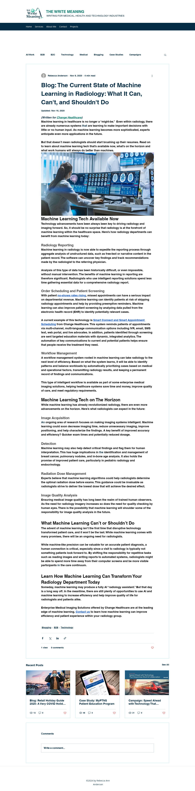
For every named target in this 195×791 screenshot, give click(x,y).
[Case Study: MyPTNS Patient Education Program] (98, 682)
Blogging (98, 54)
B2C (53, 54)
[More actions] (152, 75)
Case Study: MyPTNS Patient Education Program (96, 702)
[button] (165, 55)
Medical (84, 54)
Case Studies (116, 54)
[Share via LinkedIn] (57, 638)
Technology (67, 54)
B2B (42, 54)
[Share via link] (65, 638)
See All (165, 664)
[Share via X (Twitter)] (50, 638)
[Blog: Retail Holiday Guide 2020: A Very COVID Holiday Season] (48, 682)
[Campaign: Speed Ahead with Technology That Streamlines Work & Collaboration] (147, 682)
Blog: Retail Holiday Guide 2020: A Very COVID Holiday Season (48, 702)
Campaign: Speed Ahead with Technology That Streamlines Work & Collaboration (145, 702)
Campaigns (135, 54)
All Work (30, 54)
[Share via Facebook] (42, 638)
